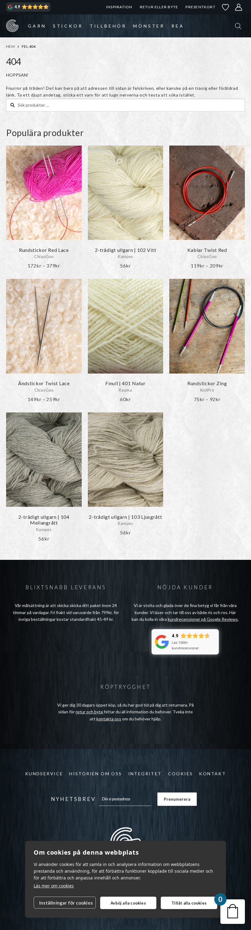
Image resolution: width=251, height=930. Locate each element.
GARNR (12, 26)
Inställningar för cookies (66, 902)
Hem (10, 46)
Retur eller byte (159, 7)
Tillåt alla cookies (189, 903)
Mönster (149, 25)
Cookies (180, 773)
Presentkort (200, 7)
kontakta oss (108, 718)
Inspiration (119, 7)
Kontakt (212, 773)
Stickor (68, 25)
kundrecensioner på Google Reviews (203, 619)
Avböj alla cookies (128, 903)
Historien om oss (95, 773)
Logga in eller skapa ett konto (239, 7)
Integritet (145, 773)
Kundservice (44, 773)
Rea (177, 25)
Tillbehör (108, 25)
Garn (37, 25)
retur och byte (89, 711)
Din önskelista (225, 7)
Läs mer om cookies (54, 886)
